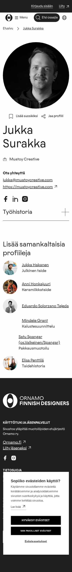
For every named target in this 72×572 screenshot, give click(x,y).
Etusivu (8, 28)
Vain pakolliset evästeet (35, 531)
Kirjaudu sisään (42, 6)
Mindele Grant (35, 321)
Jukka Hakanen (35, 265)
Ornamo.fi (12, 442)
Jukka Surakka (33, 28)
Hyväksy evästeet (36, 520)
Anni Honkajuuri (36, 284)
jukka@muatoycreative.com (28, 180)
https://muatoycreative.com (28, 187)
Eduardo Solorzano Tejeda (45, 306)
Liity (64, 6)
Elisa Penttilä (33, 360)
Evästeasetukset (36, 541)
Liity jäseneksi (15, 448)
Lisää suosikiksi (27, 116)
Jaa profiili (55, 116)
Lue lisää (16, 506)
